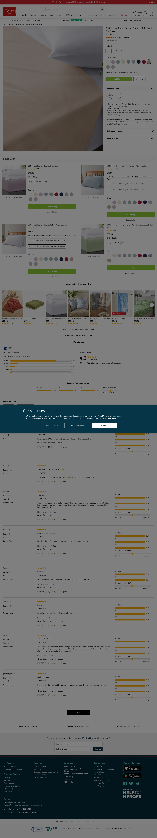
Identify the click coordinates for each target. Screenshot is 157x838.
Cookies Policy (110, 419)
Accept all (105, 425)
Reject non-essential (79, 425)
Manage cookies (52, 425)
